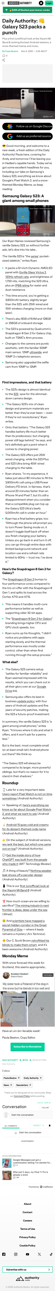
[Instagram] (15, 1254)
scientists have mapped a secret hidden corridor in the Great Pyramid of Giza (24, 925)
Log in (40, 1103)
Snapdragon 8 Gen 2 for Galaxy (31, 618)
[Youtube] (27, 1254)
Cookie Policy (27, 1245)
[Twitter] (39, 1254)
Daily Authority (10, 1060)
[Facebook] (3, 1254)
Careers (27, 1220)
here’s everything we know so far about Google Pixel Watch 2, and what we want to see (26, 810)
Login (49, 3)
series (34, 256)
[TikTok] (51, 1254)
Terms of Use (27, 1228)
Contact (27, 1212)
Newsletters (39, 1060)
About (27, 1203)
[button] (27, 3)
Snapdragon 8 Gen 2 (21, 579)
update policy (25, 701)
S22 (16, 394)
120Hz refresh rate (17, 277)
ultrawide (35, 352)
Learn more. (49, 15)
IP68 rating (22, 285)
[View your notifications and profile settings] (50, 1125)
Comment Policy (22, 1096)
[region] (27, 1145)
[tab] (10, 1125)
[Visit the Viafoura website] (46, 1187)
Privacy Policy (27, 1237)
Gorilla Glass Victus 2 (32, 272)
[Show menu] (3, 3)
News (25, 1060)
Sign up (47, 1103)
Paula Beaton (11, 51)
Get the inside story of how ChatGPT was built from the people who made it (24, 860)
